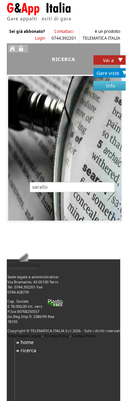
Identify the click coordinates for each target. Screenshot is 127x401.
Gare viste (108, 73)
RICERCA (63, 59)
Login (40, 38)
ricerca (26, 350)
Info (110, 85)
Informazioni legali (24, 335)
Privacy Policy (56, 335)
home (25, 342)
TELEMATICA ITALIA (101, 38)
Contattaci (63, 31)
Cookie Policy (84, 335)
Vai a (109, 60)
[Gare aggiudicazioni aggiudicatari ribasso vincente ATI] (56, 12)
